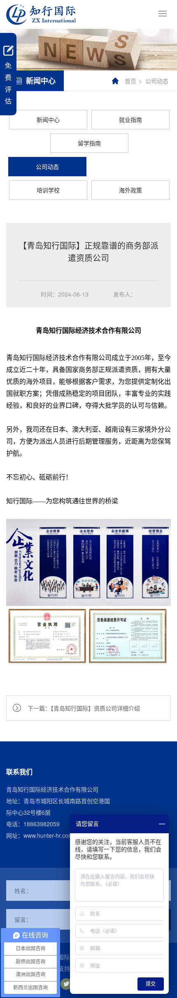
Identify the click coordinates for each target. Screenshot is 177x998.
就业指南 (130, 119)
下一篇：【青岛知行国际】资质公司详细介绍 (84, 708)
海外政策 (130, 190)
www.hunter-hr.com (48, 835)
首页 (130, 81)
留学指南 (89, 143)
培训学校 (48, 190)
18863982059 (41, 824)
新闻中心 (48, 119)
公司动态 (156, 81)
